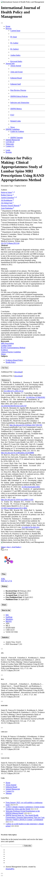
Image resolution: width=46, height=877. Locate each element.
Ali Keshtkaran (6, 200)
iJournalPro (10, 869)
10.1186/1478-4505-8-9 (30, 527)
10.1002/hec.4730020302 (35, 397)
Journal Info (10, 63)
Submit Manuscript (13, 140)
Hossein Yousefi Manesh (10, 206)
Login (8, 150)
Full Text (5, 368)
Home (8, 26)
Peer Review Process (18, 90)
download (18, 372)
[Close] (2, 648)
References (6, 380)
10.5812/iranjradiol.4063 (31, 487)
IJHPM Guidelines (13, 129)
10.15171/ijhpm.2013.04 (10, 243)
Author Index (15, 55)
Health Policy (11, 362)
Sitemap (9, 793)
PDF (6, 581)
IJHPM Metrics (16, 109)
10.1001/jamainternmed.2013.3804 (14, 508)
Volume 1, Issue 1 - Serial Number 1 (11, 547)
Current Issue (15, 31)
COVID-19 (10, 142)
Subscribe (27, 846)
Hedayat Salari (6, 192)
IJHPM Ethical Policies (19, 96)
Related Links (15, 121)
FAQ (12, 115)
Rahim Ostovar (6, 195)
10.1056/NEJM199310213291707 (14, 406)
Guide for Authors (17, 131)
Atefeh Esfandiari (7, 198)
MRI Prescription (7, 343)
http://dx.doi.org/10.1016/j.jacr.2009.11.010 (17, 500)
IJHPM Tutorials (16, 138)
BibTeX (9, 621)
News (12, 127)
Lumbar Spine (6, 345)
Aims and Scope (16, 72)
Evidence (4, 350)
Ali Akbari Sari (6, 203)
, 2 (14, 192)
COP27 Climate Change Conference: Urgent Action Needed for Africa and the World (25, 808)
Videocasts (10, 144)
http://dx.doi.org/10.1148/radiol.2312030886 (17, 453)
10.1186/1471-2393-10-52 (13, 391)
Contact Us (10, 146)
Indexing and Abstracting (19, 103)
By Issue (13, 37)
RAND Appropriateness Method (13, 348)
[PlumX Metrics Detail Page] (8, 560)
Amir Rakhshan (7, 208)
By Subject (14, 49)
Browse (8, 28)
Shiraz (3, 354)
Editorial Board (16, 78)
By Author (14, 43)
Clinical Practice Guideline (11, 352)
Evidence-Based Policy (14, 360)
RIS (7, 615)
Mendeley (9, 619)
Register (9, 152)
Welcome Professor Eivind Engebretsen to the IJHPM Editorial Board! (23, 812)
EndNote (9, 617)
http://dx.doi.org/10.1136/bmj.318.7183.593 (26, 425)
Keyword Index (16, 61)
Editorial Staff (15, 84)
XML (3, 579)
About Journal (15, 66)
